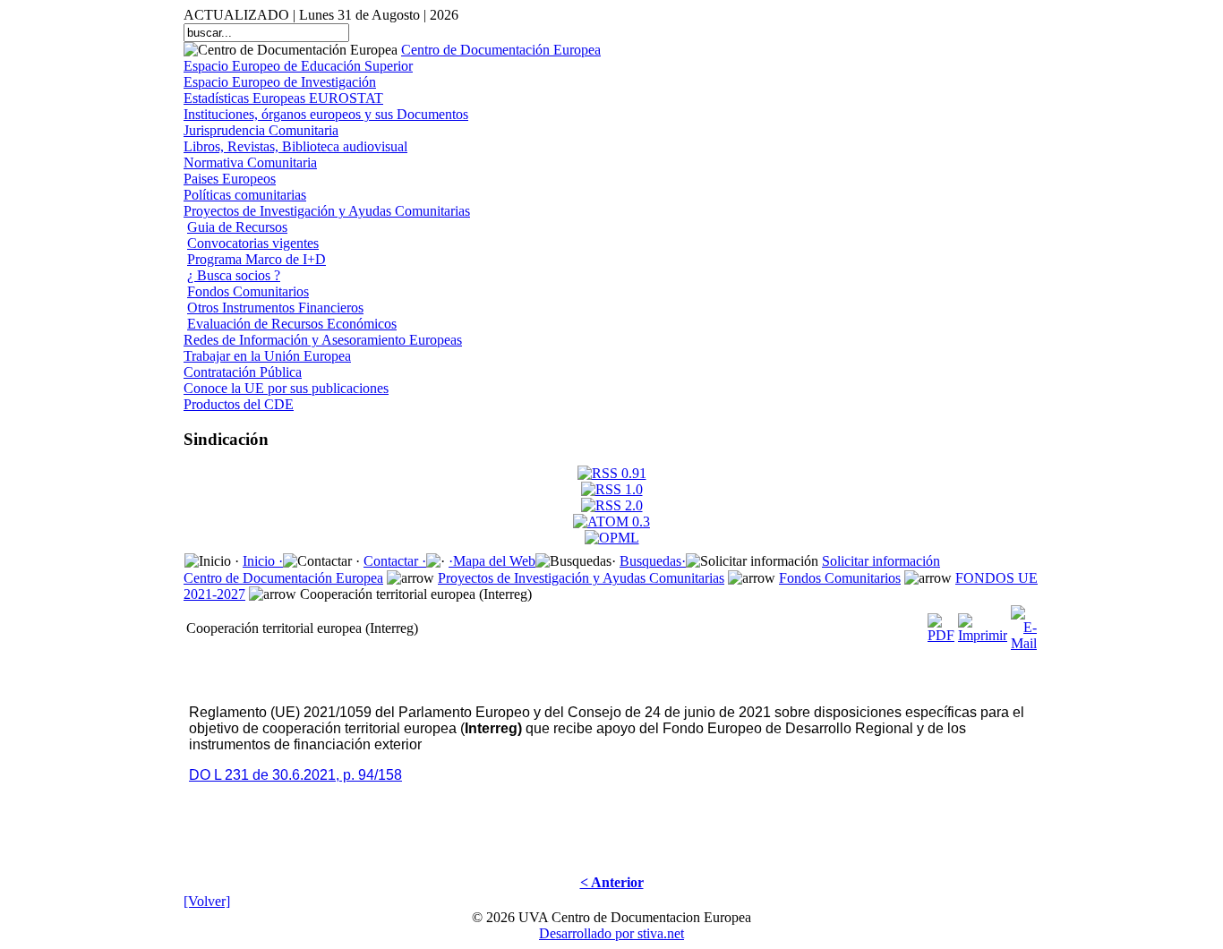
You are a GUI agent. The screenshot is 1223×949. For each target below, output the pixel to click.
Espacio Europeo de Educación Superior (298, 65)
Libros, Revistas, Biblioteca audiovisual (295, 146)
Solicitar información (881, 561)
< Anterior (612, 882)
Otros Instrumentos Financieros (275, 307)
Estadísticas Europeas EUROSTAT (283, 98)
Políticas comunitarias (245, 194)
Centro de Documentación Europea (501, 49)
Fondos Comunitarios (248, 291)
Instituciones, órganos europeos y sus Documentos (326, 114)
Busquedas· (653, 561)
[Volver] (207, 901)
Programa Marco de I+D (256, 259)
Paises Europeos (230, 178)
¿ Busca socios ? (233, 275)
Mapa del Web (494, 561)
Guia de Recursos (237, 227)
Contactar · (394, 561)
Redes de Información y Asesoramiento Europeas (323, 339)
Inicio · (263, 561)
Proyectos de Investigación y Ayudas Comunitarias (327, 210)
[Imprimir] (982, 623)
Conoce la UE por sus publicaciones (286, 388)
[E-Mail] (1024, 623)
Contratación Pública (243, 372)
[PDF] (941, 623)
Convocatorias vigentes (253, 243)
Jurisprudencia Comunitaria (261, 130)
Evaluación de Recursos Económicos (292, 323)
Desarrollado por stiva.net (611, 933)
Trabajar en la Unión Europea (267, 355)
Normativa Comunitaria (250, 162)
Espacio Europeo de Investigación (280, 82)
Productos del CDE (239, 404)
